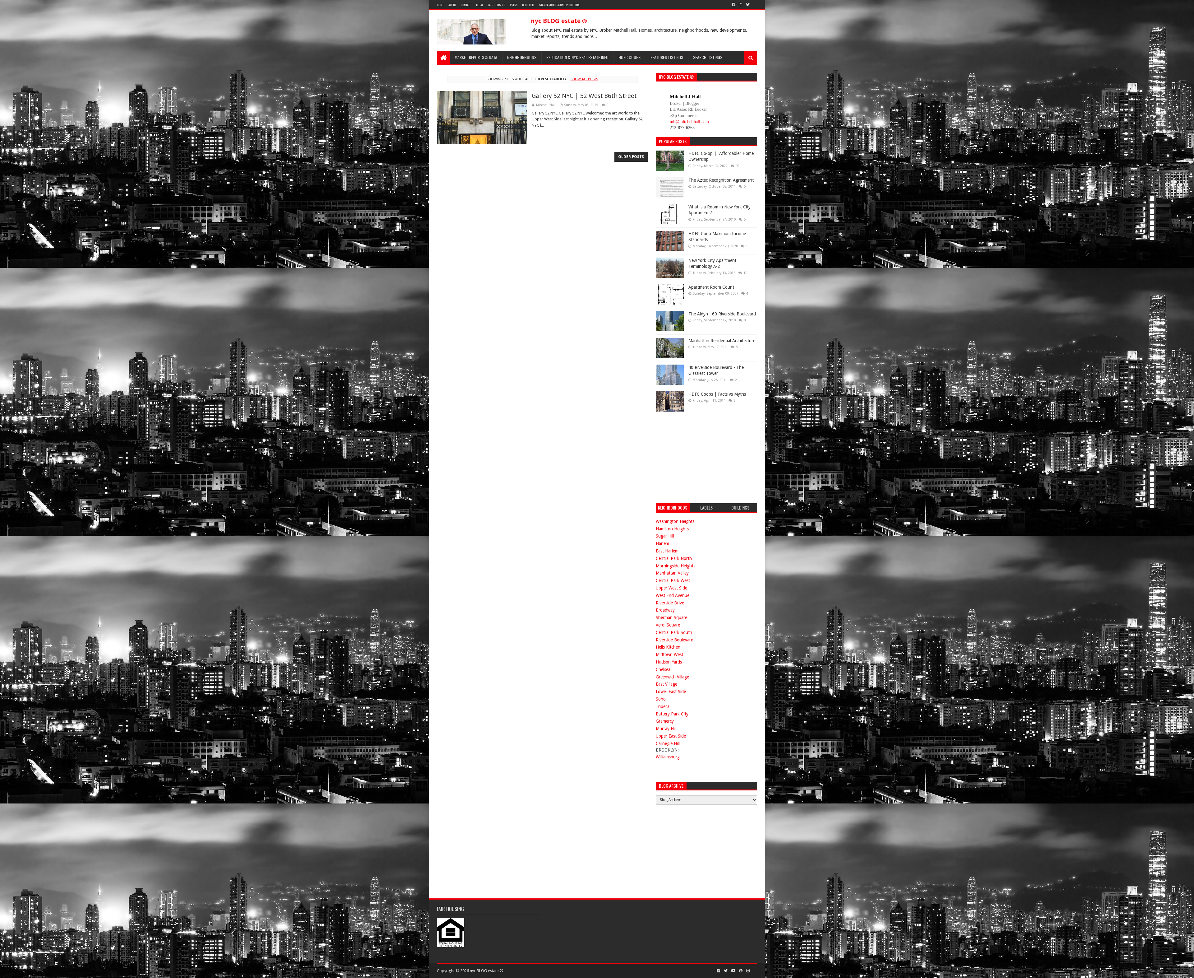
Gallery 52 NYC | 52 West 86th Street (584, 96)
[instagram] (740, 4)
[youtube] (733, 971)
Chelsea (663, 669)
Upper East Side (671, 736)
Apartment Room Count (711, 287)
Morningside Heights (675, 565)
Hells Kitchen (668, 647)
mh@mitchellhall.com (689, 121)
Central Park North (674, 558)
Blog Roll (528, 4)
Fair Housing (496, 4)
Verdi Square (668, 624)
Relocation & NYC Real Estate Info (577, 57)
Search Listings (707, 57)
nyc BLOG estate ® (559, 21)
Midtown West (669, 654)
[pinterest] (741, 971)
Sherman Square (671, 617)
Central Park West (673, 580)
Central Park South (674, 632)
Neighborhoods (521, 57)
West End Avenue (672, 595)
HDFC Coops (629, 57)
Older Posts (631, 157)
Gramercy (665, 721)
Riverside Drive (670, 602)
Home (440, 4)
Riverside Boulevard (674, 639)
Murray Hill (666, 728)
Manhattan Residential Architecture (721, 340)
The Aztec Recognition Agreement (721, 180)
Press (513, 4)
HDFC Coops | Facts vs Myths (717, 394)
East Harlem (667, 550)
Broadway (665, 610)
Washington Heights (675, 521)
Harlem (662, 543)
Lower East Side (671, 691)
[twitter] (748, 4)
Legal (479, 4)
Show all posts (584, 79)
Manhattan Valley (672, 572)
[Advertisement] (702, 457)
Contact (466, 4)
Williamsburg (668, 756)
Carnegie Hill (668, 743)
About (452, 4)
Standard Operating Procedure (559, 4)
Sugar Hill (665, 535)
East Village (666, 684)
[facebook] (733, 4)
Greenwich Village (672, 676)
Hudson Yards (669, 661)
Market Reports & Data (476, 57)
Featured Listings (666, 57)
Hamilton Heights (672, 528)
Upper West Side (671, 587)
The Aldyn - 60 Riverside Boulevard (722, 313)
